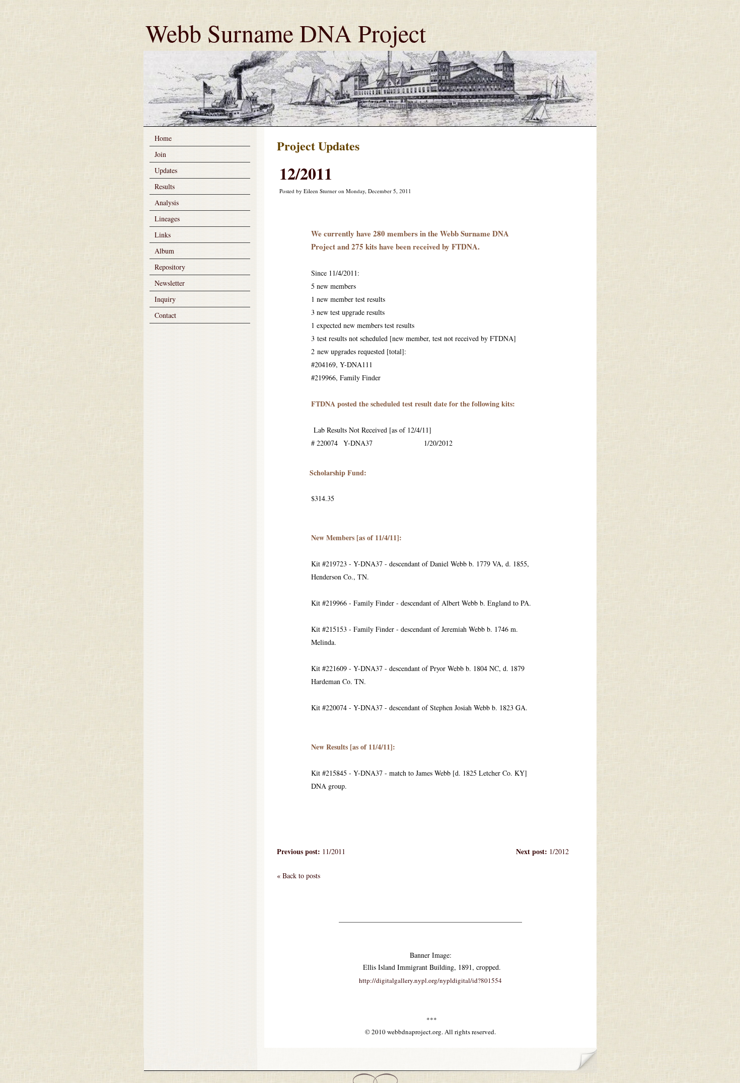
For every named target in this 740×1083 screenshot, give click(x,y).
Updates (166, 170)
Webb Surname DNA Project (285, 33)
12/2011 (305, 173)
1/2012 (542, 851)
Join (160, 154)
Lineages (167, 218)
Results (165, 186)
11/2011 (311, 851)
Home (163, 138)
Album (164, 251)
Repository (170, 267)
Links (163, 234)
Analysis (167, 202)
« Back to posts (298, 875)
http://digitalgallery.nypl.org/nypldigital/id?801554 (430, 980)
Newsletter (170, 283)
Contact (165, 315)
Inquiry (165, 299)
